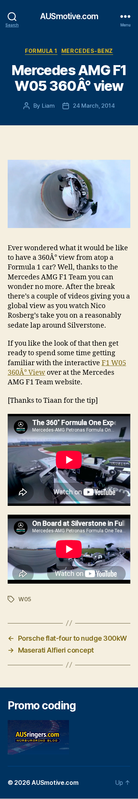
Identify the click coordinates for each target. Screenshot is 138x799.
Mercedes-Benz (87, 51)
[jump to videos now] (69, 194)
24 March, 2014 (94, 105)
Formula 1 (41, 51)
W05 (24, 599)
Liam (48, 105)
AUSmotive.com (69, 16)
